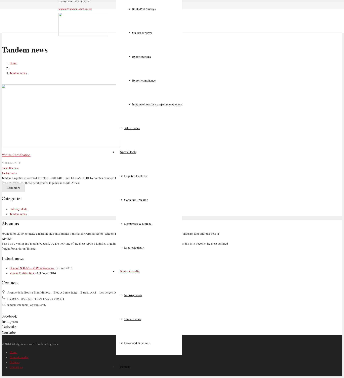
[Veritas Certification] (61, 147)
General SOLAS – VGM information (32, 268)
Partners (15, 362)
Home (13, 352)
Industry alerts (18, 209)
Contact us (16, 367)
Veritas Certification (16, 154)
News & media (19, 357)
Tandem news (9, 173)
